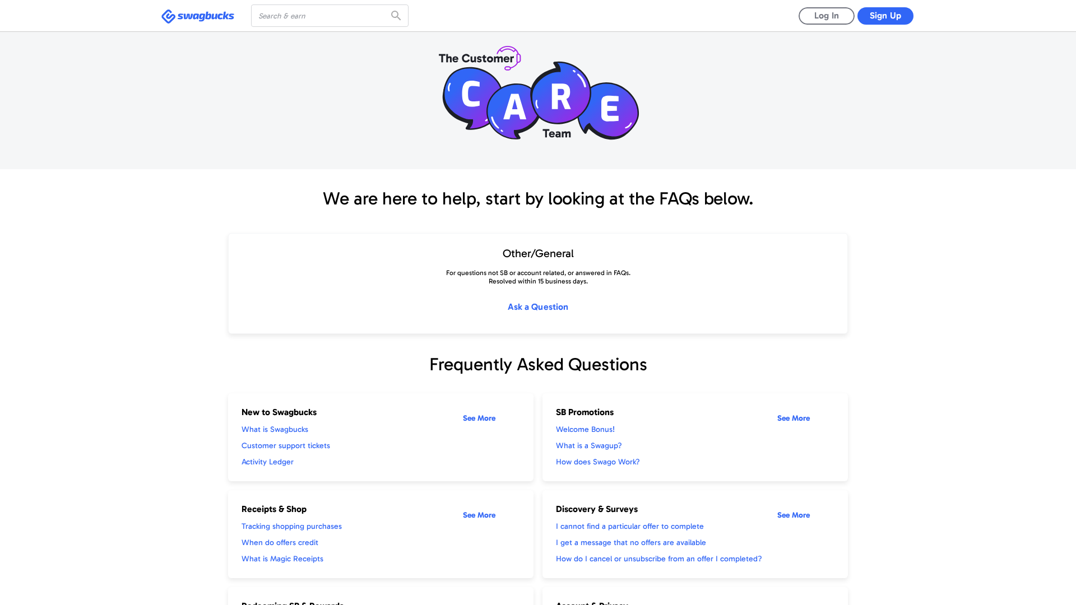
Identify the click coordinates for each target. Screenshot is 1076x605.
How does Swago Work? (598, 462)
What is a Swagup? (589, 445)
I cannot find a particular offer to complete (630, 526)
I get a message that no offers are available (631, 542)
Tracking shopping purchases (292, 526)
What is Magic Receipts (282, 559)
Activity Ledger (268, 462)
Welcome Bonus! (585, 429)
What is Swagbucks (275, 429)
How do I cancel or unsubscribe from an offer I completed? (659, 559)
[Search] (397, 15)
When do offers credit (280, 542)
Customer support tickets (286, 445)
